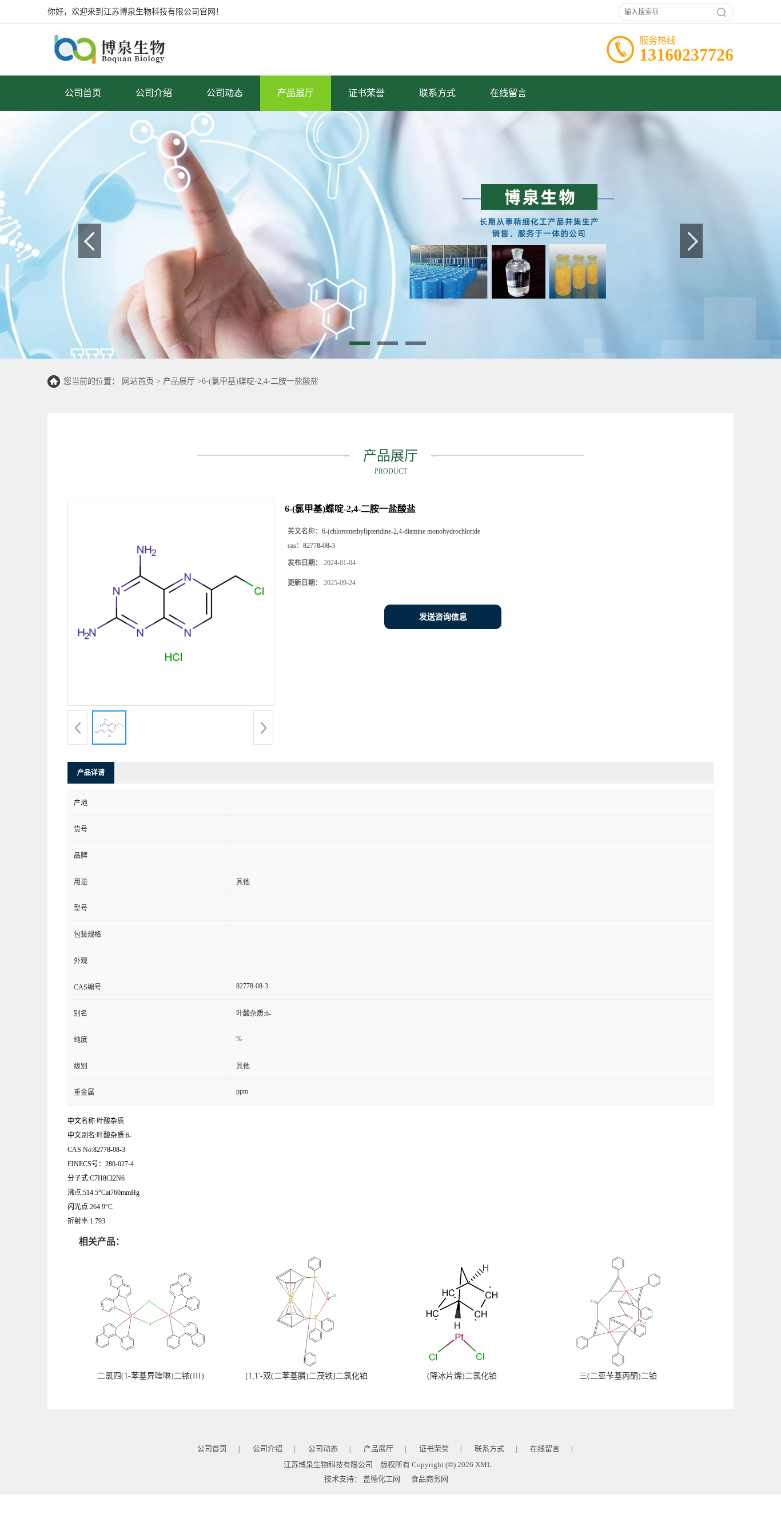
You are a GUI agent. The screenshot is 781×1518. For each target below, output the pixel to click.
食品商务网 (429, 1479)
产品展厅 (295, 93)
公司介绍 (154, 93)
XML (483, 1464)
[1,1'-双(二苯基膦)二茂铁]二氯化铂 (306, 1376)
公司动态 (224, 93)
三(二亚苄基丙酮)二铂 (618, 1376)
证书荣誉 (366, 93)
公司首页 (83, 93)
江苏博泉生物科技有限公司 (328, 1464)
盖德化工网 (381, 1479)
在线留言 (508, 93)
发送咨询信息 (443, 617)
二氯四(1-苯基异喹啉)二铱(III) (150, 1376)
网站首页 (138, 381)
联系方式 (437, 93)
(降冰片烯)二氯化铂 (462, 1376)
